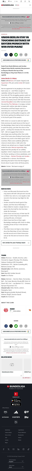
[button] (30, 5)
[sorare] (16, 417)
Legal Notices (21, 430)
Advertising (7, 430)
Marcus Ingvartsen (17, 147)
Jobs (6, 437)
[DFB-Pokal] (21, 1)
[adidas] (16, 412)
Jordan (20, 83)
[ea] (26, 412)
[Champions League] (25, 1)
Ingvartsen (4, 83)
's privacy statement (24, 27)
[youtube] (13, 449)
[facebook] (3, 449)
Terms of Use (8, 435)
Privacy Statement (22, 432)
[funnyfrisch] (16, 422)
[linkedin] (18, 449)
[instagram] (23, 449)
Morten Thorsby (16, 156)
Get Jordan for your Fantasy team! (14, 242)
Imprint (19, 437)
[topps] (26, 417)
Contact (6, 440)
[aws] (5, 412)
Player (6, 442)
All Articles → (27, 377)
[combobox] (16, 462)
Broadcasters (21, 435)
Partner (19, 440)
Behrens (11, 81)
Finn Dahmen (13, 104)
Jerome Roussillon (7, 102)
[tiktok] (28, 449)
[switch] (10, 23)
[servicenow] (5, 417)
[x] (8, 449)
